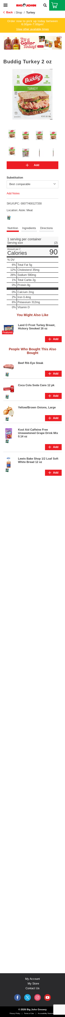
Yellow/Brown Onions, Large (37, 407)
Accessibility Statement (47, 1013)
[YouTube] (37, 997)
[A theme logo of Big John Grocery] (26, 5)
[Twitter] (27, 997)
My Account (32, 978)
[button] (31, 44)
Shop (19, 12)
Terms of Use (29, 1013)
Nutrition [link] (13, 228)
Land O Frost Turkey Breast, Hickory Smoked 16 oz (36, 327)
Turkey (30, 12)
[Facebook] (17, 997)
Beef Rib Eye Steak (30, 363)
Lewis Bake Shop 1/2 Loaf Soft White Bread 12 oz (38, 460)
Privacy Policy (15, 1013)
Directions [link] (46, 228)
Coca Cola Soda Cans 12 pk (36, 385)
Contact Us (33, 988)
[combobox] (32, 184)
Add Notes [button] (13, 193)
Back (9, 12)
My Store (33, 983)
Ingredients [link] (29, 228)
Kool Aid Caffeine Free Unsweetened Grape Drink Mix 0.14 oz (38, 433)
